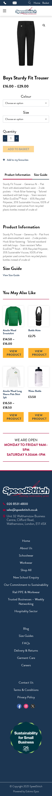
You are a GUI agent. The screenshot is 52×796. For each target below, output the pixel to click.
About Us (26, 548)
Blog (26, 628)
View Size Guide (11, 275)
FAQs (26, 643)
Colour (26, 96)
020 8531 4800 (17, 503)
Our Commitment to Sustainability (26, 584)
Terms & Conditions (26, 689)
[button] (44, 25)
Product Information (17, 174)
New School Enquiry (26, 577)
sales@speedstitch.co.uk (22, 509)
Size (26, 112)
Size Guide (40, 174)
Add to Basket (18, 149)
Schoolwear (26, 555)
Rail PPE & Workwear (26, 592)
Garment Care (26, 657)
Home (37, 3)
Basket (45, 3)
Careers (26, 665)
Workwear (26, 562)
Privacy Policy (26, 697)
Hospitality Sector (26, 611)
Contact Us (26, 682)
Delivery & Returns (26, 650)
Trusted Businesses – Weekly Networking (26, 601)
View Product (14, 353)
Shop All (26, 570)
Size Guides (26, 635)
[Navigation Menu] (4, 11)
